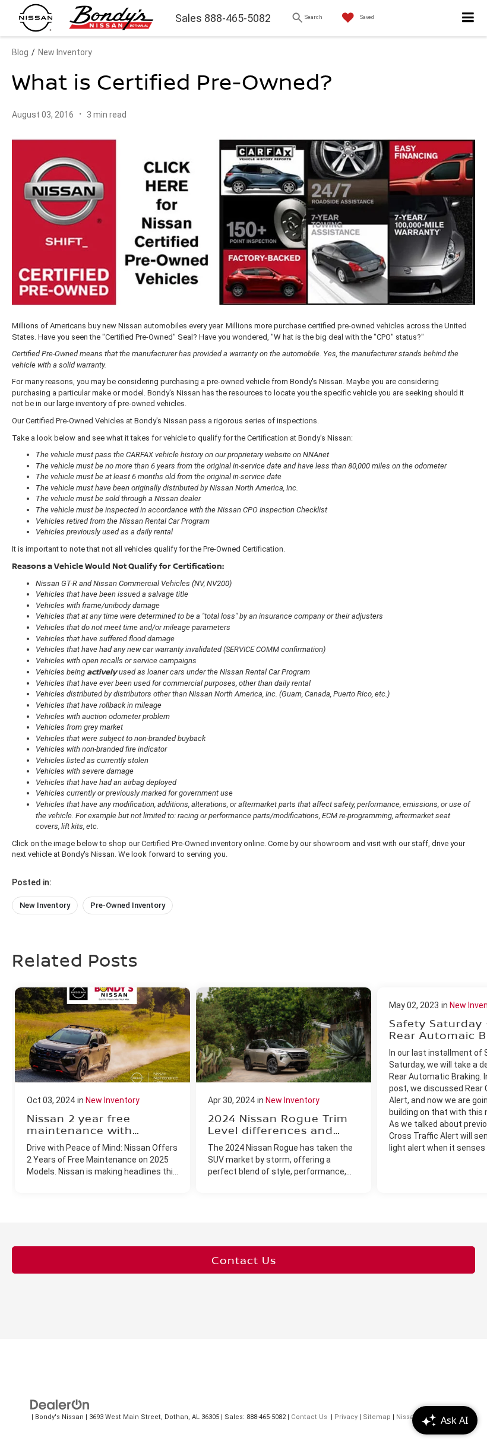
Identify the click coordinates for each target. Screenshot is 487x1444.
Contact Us (243, 1260)
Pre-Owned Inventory (127, 905)
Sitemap (377, 1417)
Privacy (346, 1417)
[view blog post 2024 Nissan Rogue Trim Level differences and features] (283, 1090)
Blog (20, 52)
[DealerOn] (60, 1404)
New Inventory (65, 52)
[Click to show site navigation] (468, 18)
